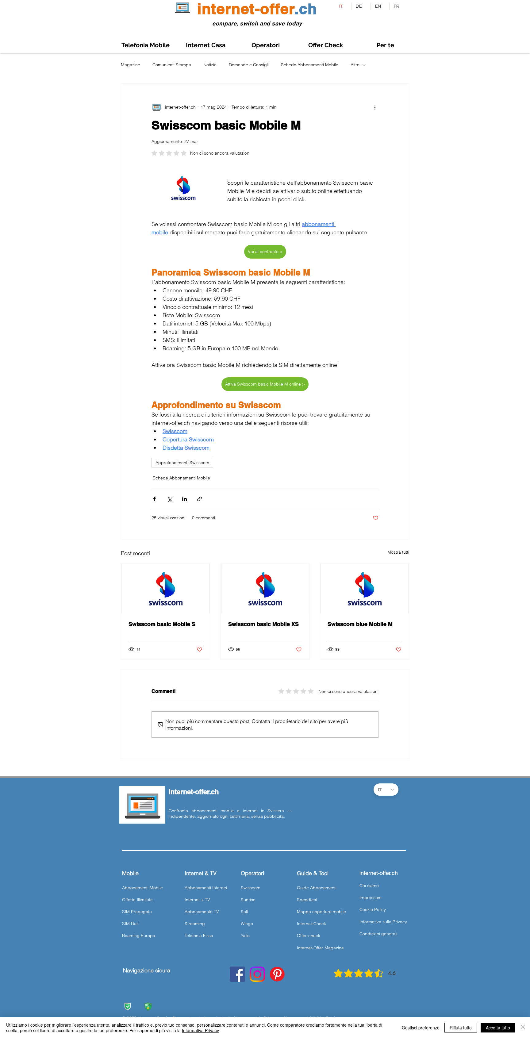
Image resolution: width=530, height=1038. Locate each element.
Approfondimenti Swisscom (182, 462)
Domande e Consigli (249, 64)
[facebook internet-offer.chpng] (237, 974)
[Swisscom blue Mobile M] (364, 588)
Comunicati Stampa (171, 64)
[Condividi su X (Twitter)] (169, 499)
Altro (355, 64)
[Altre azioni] (374, 107)
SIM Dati (130, 923)
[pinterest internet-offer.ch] (277, 974)
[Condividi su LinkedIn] (184, 499)
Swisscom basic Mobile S (162, 624)
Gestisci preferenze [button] (421, 1028)
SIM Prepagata (137, 911)
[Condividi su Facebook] (154, 499)
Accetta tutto (498, 1028)
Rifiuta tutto (461, 1028)
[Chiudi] (522, 1027)
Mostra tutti (398, 552)
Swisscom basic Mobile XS (263, 624)
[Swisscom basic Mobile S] (165, 588)
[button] (385, 45)
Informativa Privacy (200, 1030)
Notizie (210, 64)
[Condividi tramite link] (199, 499)
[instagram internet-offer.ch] (257, 974)
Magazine (130, 64)
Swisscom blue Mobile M (360, 624)
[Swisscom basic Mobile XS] (265, 588)
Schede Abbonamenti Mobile (309, 64)
